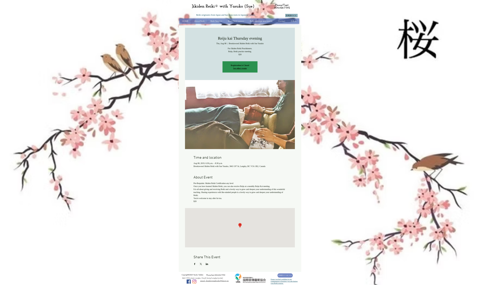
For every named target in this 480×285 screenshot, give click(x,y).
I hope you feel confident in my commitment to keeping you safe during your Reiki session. (284, 281)
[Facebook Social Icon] (189, 281)
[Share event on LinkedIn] (207, 264)
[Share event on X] (201, 264)
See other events (240, 68)
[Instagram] (194, 281)
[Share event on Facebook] (195, 264)
